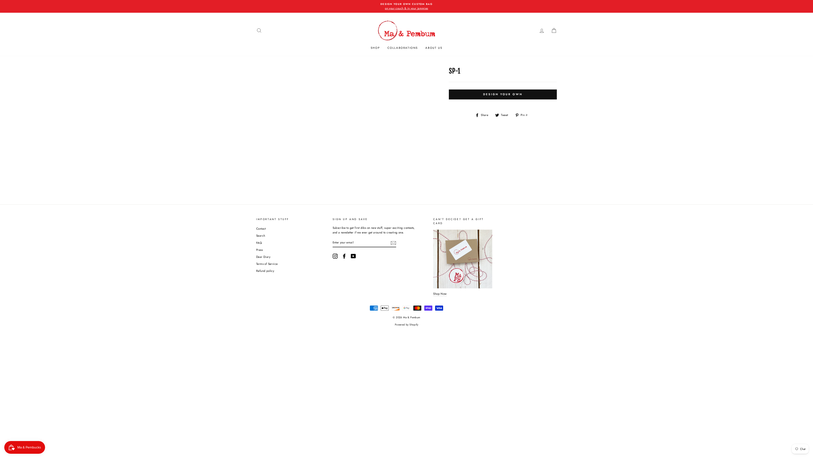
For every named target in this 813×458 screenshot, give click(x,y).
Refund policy (265, 271)
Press (259, 250)
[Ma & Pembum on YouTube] (353, 256)
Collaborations (402, 48)
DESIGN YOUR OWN (503, 94)
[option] (406, 6)
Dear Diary (263, 257)
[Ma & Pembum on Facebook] (344, 256)
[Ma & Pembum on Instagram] (335, 256)
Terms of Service (267, 264)
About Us (433, 48)
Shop (375, 48)
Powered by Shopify (406, 325)
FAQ (259, 243)
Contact (261, 228)
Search (260, 235)
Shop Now (440, 294)
